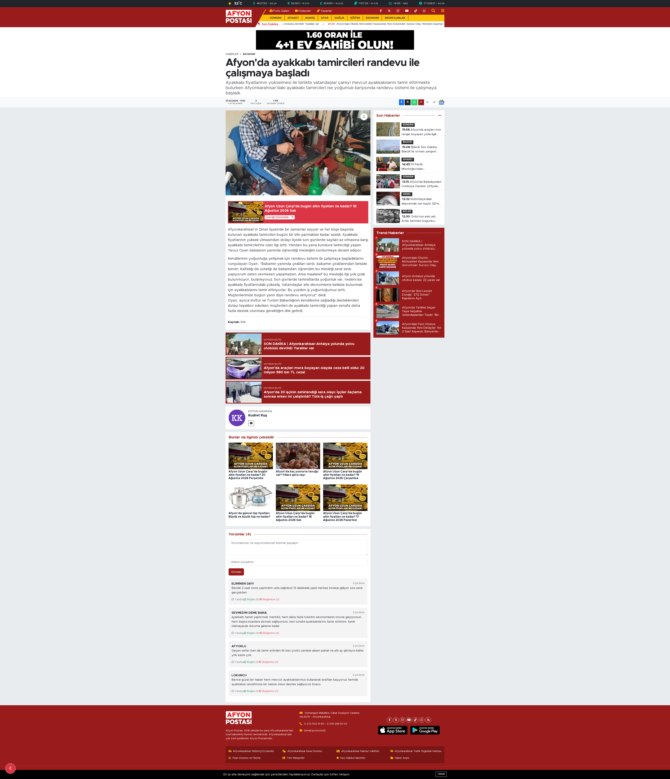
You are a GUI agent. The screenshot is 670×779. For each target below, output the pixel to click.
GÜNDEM (275, 18)
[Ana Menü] (441, 11)
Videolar (305, 10)
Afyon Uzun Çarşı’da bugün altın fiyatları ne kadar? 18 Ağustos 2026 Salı (295, 516)
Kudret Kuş (257, 415)
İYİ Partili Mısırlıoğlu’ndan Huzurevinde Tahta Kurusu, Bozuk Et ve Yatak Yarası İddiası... (420, 167)
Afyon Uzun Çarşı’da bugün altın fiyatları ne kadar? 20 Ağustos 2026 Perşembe (248, 475)
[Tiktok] (415, 720)
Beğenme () (270, 599)
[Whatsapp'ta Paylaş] (414, 102)
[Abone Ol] (441, 102)
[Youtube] (409, 720)
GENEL (407, 194)
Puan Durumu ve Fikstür (247, 758)
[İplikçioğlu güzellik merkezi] (335, 39)
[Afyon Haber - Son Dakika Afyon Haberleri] (239, 17)
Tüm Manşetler (296, 758)
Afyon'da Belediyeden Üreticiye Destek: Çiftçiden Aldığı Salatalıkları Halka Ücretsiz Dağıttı (421, 184)
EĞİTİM (355, 18)
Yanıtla (238, 599)
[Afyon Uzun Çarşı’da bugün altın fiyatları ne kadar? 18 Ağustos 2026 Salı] (298, 497)
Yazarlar (326, 10)
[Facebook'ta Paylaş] (401, 102)
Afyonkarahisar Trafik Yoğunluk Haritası (417, 751)
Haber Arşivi (402, 758)
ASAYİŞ (310, 18)
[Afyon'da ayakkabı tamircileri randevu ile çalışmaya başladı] (298, 152)
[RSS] (428, 720)
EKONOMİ (372, 18)
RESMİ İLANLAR (395, 18)
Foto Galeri (281, 10)
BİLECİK (407, 142)
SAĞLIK (339, 18)
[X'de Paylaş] (408, 102)
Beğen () (252, 599)
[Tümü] (439, 115)
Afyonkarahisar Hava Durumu (304, 751)
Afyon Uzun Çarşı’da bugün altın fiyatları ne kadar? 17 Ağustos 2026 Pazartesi (342, 516)
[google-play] (425, 730)
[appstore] (392, 730)
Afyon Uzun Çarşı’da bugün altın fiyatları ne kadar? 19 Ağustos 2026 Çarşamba (342, 475)
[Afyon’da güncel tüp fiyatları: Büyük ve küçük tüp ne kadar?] (251, 497)
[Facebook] (389, 720)
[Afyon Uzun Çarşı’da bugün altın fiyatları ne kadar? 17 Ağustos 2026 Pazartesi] (345, 497)
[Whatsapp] (422, 720)
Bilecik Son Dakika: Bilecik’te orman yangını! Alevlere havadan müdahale (421, 150)
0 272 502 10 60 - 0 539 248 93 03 (325, 723)
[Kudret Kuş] (237, 417)
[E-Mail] (251, 423)
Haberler (232, 54)
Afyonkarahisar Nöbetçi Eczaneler (253, 751)
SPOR (324, 18)
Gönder (236, 571)
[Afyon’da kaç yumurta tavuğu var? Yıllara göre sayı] (298, 455)
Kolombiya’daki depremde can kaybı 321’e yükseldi (420, 202)
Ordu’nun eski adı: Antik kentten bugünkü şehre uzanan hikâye (418, 219)
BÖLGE (407, 211)
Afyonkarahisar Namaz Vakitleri (360, 751)
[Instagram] (402, 720)
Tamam (441, 774)
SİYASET (293, 18)
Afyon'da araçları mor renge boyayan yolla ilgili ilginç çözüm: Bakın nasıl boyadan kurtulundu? (421, 132)
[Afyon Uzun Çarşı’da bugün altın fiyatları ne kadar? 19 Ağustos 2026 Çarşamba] (345, 455)
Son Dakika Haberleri (352, 758)
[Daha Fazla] (421, 102)
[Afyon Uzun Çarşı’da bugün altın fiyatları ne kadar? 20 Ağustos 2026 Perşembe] (251, 455)
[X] (396, 720)
